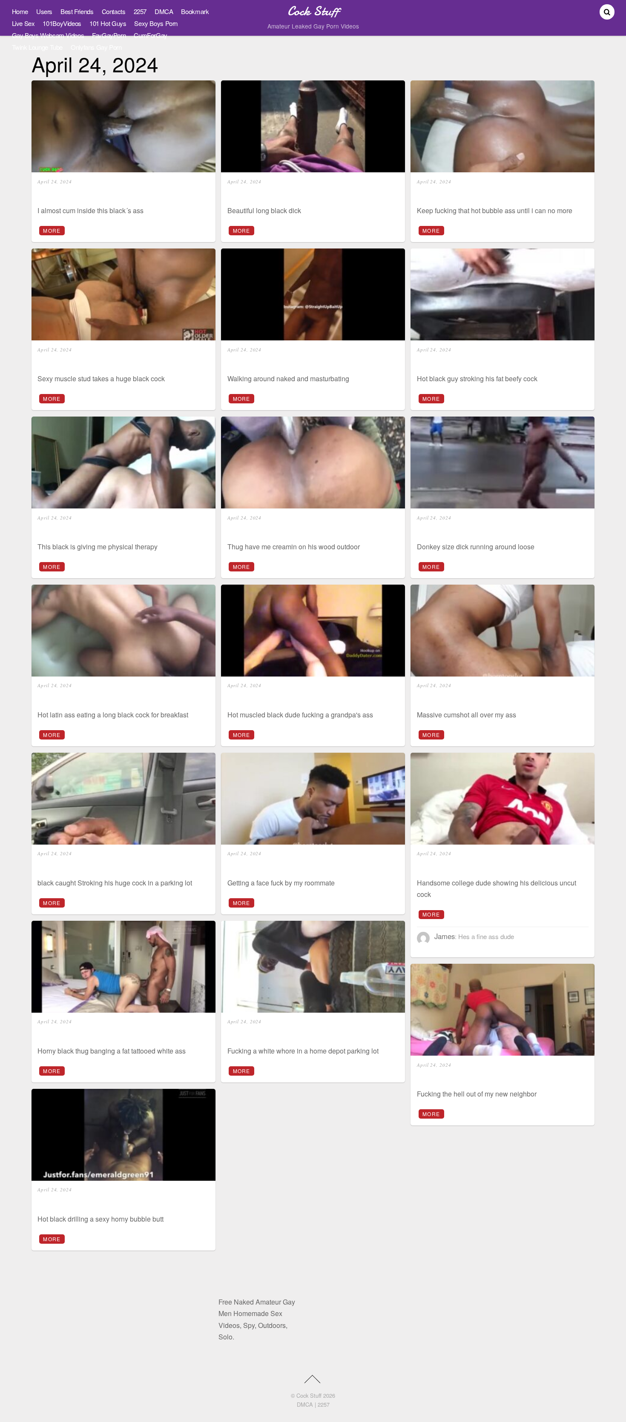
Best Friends (76, 11)
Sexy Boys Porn (156, 23)
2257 (140, 11)
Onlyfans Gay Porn (96, 47)
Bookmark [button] (195, 11)
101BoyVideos (62, 23)
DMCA (164, 11)
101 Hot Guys (107, 23)
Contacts (114, 11)
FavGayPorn (109, 35)
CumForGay (150, 35)
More (51, 230)
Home (20, 11)
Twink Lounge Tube (37, 47)
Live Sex (23, 23)
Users (44, 11)
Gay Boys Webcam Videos (48, 35)
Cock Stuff (309, 1395)
